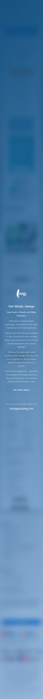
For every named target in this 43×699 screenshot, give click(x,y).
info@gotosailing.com (21, 408)
